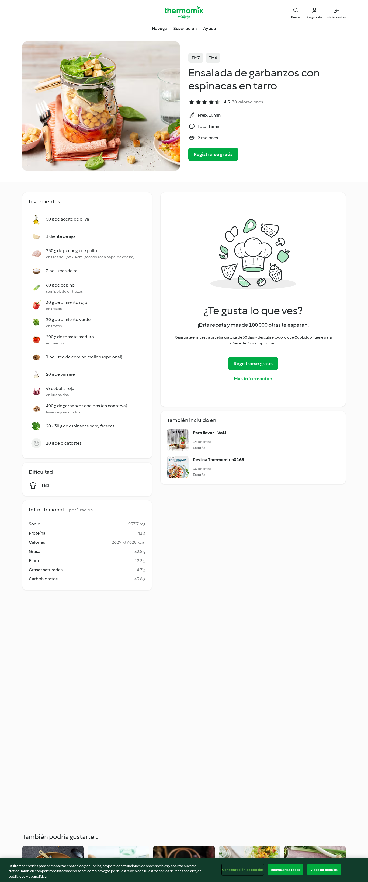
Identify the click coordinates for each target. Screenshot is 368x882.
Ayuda (209, 28)
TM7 (196, 57)
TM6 (213, 57)
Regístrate (314, 17)
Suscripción (185, 28)
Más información (253, 379)
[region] (184, 870)
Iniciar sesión (336, 17)
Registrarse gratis (213, 154)
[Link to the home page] (184, 12)
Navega (159, 28)
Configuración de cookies (242, 869)
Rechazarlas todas (285, 869)
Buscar (296, 17)
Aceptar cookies (324, 869)
